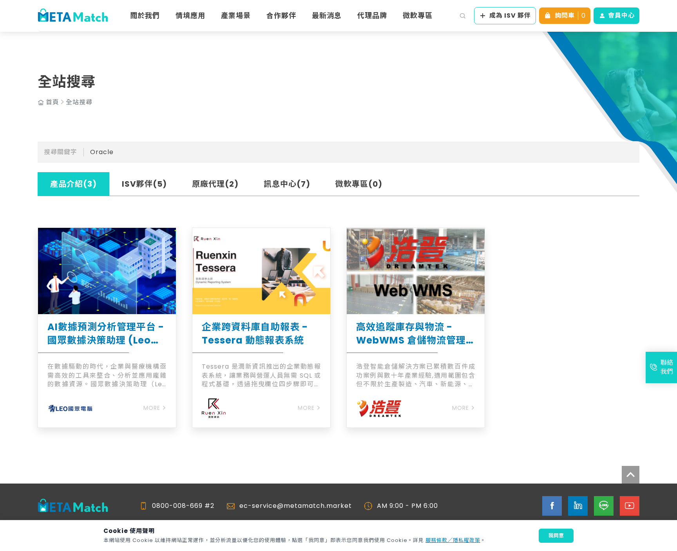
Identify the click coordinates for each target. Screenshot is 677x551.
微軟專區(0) (358, 183)
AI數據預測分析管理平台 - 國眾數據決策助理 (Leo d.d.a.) (105, 333)
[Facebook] (552, 506)
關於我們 (145, 15)
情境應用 (190, 15)
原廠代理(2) (215, 183)
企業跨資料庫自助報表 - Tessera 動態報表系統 (255, 333)
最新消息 (327, 15)
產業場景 (236, 15)
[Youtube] (629, 506)
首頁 (52, 102)
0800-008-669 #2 (183, 506)
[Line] (604, 506)
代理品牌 (372, 15)
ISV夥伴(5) (144, 183)
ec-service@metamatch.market (295, 506)
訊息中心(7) (287, 183)
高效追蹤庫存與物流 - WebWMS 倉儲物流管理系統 (411, 333)
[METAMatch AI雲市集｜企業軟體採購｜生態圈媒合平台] (73, 16)
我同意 (556, 535)
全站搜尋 (79, 102)
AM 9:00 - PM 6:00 (407, 506)
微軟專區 (418, 15)
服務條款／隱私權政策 (452, 540)
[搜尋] (462, 15)
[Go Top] (630, 475)
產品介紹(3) (73, 183)
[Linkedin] (578, 506)
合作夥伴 (281, 15)
